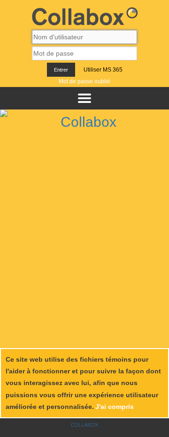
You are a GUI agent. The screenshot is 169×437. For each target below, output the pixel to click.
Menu (84, 98)
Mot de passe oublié (84, 81)
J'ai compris (114, 406)
